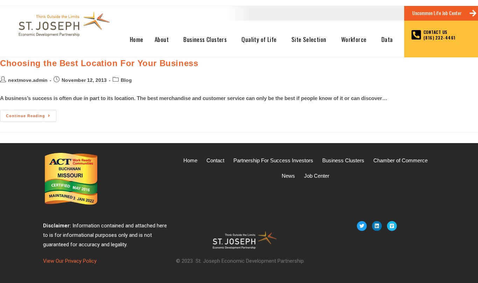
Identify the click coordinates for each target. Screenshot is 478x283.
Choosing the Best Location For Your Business (99, 63)
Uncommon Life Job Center (437, 12)
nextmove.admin (28, 80)
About (162, 39)
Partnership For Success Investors (273, 160)
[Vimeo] (392, 226)
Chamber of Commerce (400, 160)
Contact (215, 160)
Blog (126, 80)
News (288, 176)
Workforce (354, 39)
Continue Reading (31, 114)
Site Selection (308, 39)
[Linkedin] (377, 226)
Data (387, 39)
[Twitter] (362, 226)
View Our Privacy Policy (70, 261)
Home (136, 39)
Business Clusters (205, 39)
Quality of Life (258, 39)
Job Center (316, 176)
